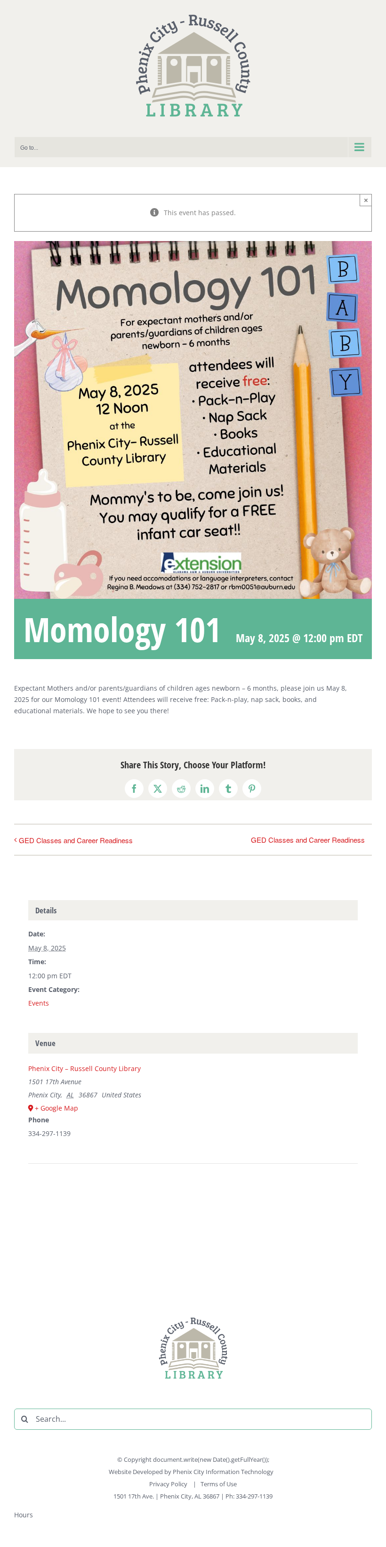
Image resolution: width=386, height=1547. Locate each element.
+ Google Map (56, 1108)
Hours (23, 1514)
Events (38, 1003)
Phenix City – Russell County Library (84, 1068)
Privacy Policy (169, 1484)
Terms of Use (219, 1484)
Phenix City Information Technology (223, 1471)
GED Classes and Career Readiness (76, 840)
